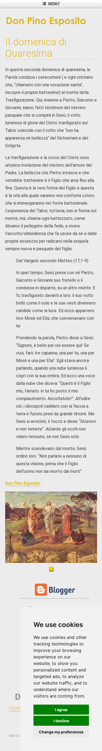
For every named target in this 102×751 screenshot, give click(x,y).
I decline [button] (61, 720)
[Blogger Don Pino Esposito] (54, 595)
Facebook (19, 708)
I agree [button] (61, 709)
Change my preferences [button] (61, 732)
